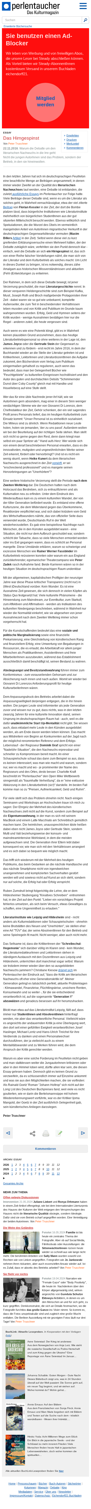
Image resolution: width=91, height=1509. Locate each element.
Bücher (43, 1483)
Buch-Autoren (57, 1483)
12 (58, 1173)
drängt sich (65, 970)
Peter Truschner (18, 143)
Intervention (11, 1201)
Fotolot (46, 1232)
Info (8, 1335)
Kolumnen (30, 1487)
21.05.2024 (26, 1201)
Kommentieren (74, 147)
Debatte (54, 1487)
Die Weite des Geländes (18, 1227)
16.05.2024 (58, 1232)
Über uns (50, 1491)
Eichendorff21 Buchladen (67, 1495)
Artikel (17, 238)
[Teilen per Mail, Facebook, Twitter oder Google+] (32, 1134)
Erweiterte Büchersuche (18, 26)
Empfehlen (72, 135)
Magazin (43, 1487)
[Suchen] (85, 20)
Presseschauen (27, 1483)
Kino (64, 1487)
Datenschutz (43, 1495)
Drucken (71, 139)
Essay (7, 132)
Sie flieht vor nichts (15, 1274)
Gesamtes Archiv (13, 1183)
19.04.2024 (58, 1278)
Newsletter (64, 1491)
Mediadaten (25, 1491)
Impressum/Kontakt (21, 1495)
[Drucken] (45, 1133)
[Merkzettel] (58, 1133)
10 (47, 1169)
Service (38, 1491)
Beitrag (8, 207)
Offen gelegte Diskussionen (21, 1197)
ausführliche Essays (25, 194)
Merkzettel (72, 143)
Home (12, 1483)
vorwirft (57, 463)
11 (53, 1173)
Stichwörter (74, 1483)
